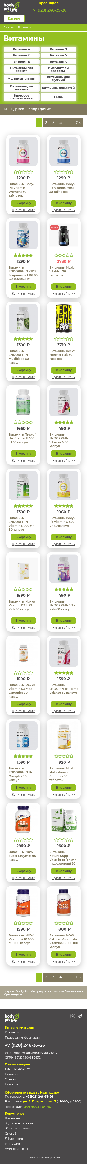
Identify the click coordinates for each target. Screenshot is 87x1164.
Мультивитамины (21, 78)
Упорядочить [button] (40, 109)
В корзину (23, 203)
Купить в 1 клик (23, 210)
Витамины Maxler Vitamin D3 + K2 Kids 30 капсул (22, 605)
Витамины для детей (58, 87)
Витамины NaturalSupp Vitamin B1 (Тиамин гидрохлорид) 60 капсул (63, 859)
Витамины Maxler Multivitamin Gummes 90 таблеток (62, 774)
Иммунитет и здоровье (58, 69)
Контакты (12, 1032)
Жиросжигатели (17, 1128)
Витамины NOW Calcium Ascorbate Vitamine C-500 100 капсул (63, 941)
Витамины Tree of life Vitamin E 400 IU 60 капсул (22, 438)
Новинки (11, 1074)
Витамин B (58, 49)
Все (21, 109)
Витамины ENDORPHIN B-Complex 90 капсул (20, 774)
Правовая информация (22, 1037)
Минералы (13, 1143)
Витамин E (21, 61)
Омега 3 (11, 1133)
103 (77, 122)
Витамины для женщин (21, 88)
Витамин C (21, 55)
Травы (58, 97)
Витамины (24, 27)
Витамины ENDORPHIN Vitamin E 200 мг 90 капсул (21, 523)
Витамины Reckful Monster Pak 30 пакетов (63, 354)
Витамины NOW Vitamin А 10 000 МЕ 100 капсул (21, 939)
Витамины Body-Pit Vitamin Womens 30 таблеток (21, 189)
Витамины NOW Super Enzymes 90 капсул (22, 855)
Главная (9, 27)
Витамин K (58, 61)
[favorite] (32, 141)
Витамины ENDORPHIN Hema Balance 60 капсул (63, 688)
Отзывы (10, 1079)
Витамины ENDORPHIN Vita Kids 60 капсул (62, 605)
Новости (11, 1084)
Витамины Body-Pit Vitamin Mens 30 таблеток (62, 188)
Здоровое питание (19, 1123)
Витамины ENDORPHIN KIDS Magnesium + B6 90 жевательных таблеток (23, 275)
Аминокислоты (16, 1148)
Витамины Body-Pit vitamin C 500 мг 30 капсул (62, 521)
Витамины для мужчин (58, 79)
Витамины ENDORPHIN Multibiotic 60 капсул (19, 356)
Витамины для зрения (21, 69)
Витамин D (58, 55)
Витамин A (21, 49)
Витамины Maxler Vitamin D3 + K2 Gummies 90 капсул (22, 690)
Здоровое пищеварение (21, 97)
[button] (80, 7)
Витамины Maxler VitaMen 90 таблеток (62, 271)
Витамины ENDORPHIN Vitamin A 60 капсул (59, 440)
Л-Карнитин (14, 1138)
